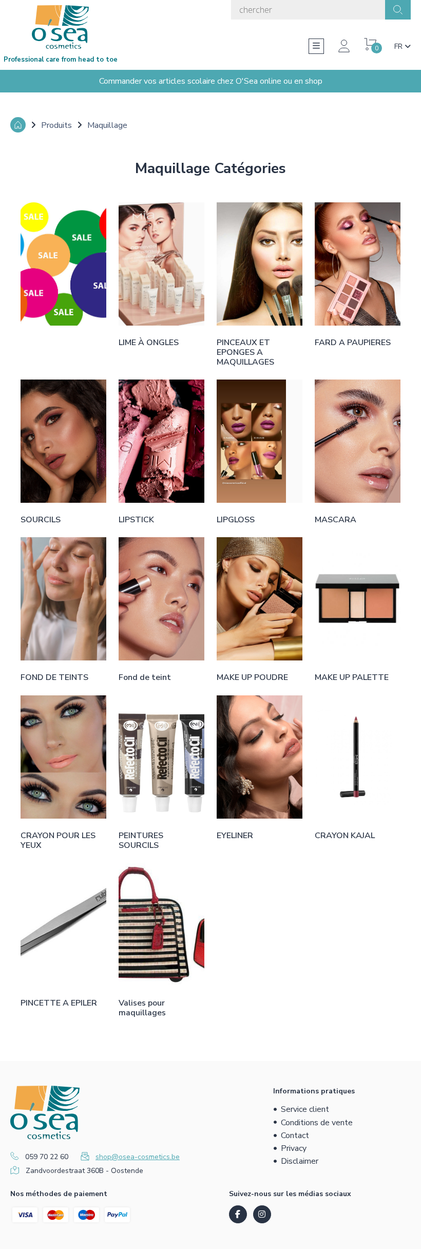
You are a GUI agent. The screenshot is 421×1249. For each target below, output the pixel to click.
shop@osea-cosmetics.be (137, 1157)
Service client (305, 1109)
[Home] (18, 125)
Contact (295, 1135)
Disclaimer (299, 1161)
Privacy (294, 1148)
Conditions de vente (317, 1122)
